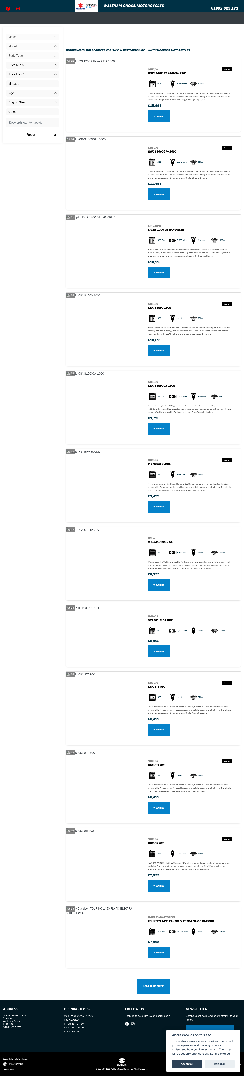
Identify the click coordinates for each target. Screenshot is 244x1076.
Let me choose (220, 1053)
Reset (31, 134)
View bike (158, 116)
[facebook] (8, 8)
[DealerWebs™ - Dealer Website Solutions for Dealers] (41, 1064)
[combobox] (32, 37)
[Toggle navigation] (121, 18)
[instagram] (18, 8)
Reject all (219, 1063)
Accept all (187, 1063)
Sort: (71, 31)
